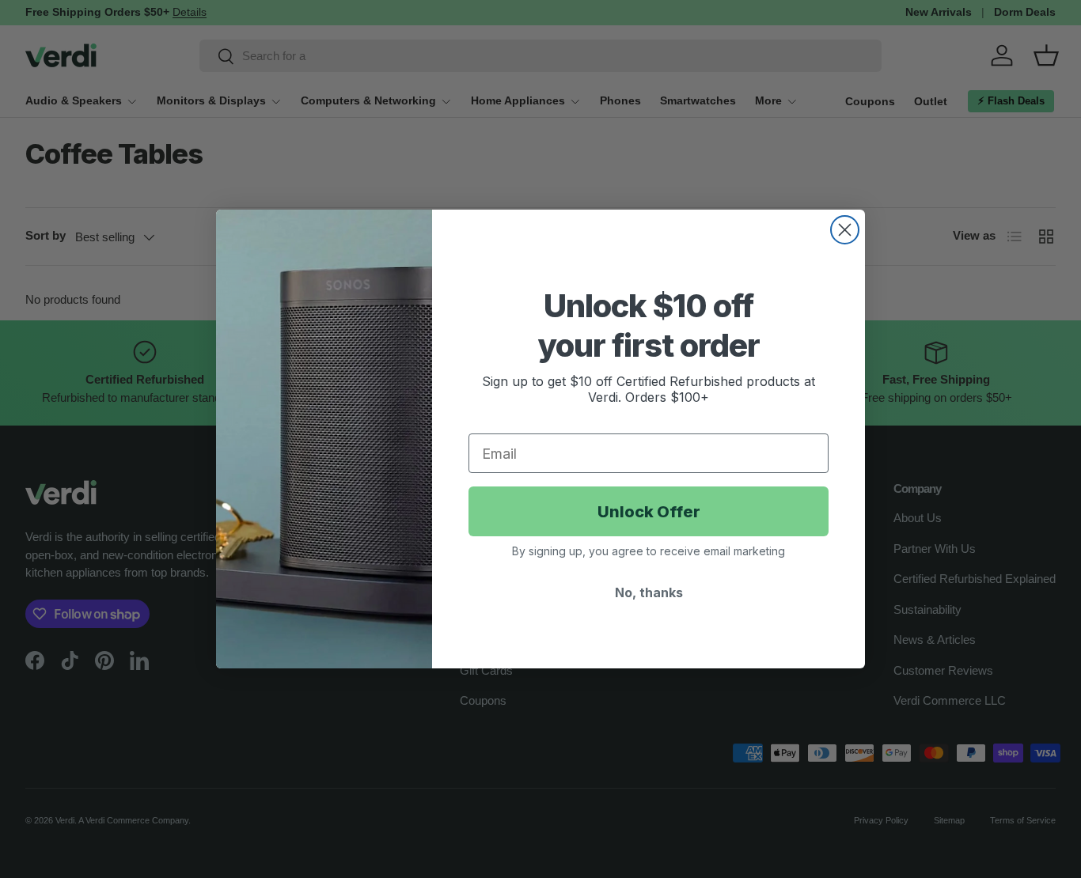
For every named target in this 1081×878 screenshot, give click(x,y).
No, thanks (649, 592)
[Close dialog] (845, 230)
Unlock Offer (648, 511)
